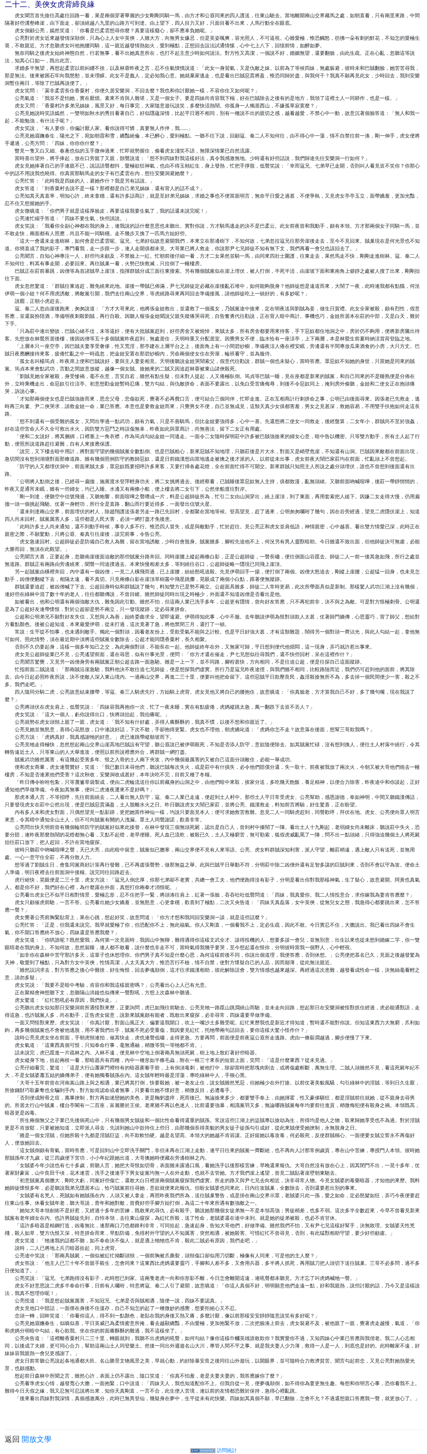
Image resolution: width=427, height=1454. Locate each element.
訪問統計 (227, 1450)
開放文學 (37, 1439)
